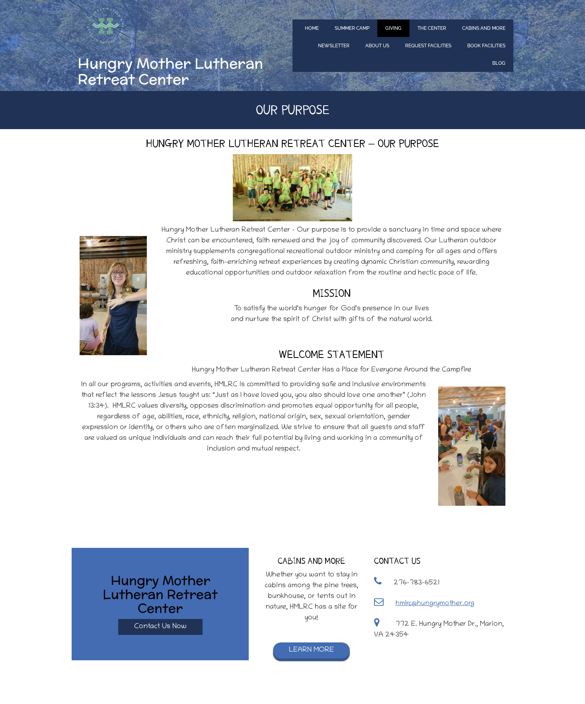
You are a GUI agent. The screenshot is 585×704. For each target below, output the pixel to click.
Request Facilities (428, 45)
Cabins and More (483, 28)
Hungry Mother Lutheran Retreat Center (170, 71)
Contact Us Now (160, 627)
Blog (498, 63)
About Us (377, 45)
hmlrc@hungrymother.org (435, 604)
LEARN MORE (311, 650)
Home (312, 28)
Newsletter (333, 45)
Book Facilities (486, 45)
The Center (431, 28)
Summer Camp (352, 28)
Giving (393, 28)
